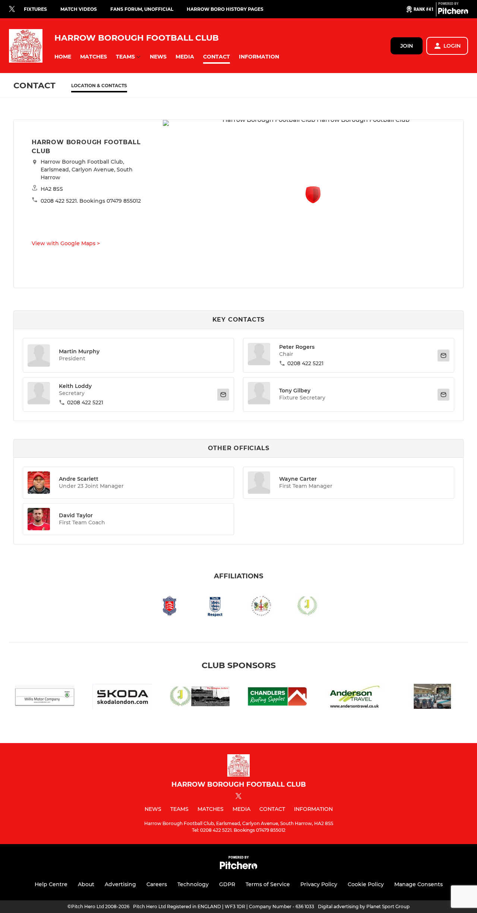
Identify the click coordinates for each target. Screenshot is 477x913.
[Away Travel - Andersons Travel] (355, 698)
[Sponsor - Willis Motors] (45, 698)
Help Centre (51, 884)
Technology (193, 884)
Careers (156, 884)
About (86, 884)
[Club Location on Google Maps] (313, 201)
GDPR (227, 884)
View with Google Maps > (66, 243)
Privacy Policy (318, 884)
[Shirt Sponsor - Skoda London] (122, 698)
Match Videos (78, 9)
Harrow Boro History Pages (225, 9)
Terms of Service (268, 884)
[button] (63, 57)
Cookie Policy (366, 884)
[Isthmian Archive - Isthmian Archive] (200, 698)
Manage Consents (418, 884)
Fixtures (35, 9)
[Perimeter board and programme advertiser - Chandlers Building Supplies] (277, 698)
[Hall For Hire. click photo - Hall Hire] (432, 698)
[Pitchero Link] (453, 12)
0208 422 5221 (305, 363)
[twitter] (12, 9)
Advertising (120, 884)
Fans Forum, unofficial (141, 9)
